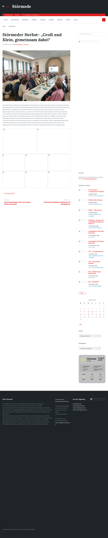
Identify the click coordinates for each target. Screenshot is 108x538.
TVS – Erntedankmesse (96, 251)
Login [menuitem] (75, 20)
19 (88, 314)
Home (4, 26)
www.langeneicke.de (78, 406)
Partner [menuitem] (59, 20)
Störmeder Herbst (9, 193)
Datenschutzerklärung (61, 401)
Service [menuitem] (68, 20)
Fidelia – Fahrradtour (95, 210)
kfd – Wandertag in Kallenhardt (94, 272)
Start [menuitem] (6, 20)
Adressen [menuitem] (25, 20)
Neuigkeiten (12, 26)
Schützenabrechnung (95, 200)
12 (88, 311)
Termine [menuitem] (34, 20)
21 (96, 314)
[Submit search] (103, 34)
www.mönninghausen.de (80, 410)
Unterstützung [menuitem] (8, 15)
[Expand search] (103, 19)
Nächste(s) (66, 200)
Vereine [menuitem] (51, 20)
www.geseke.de (77, 404)
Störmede (21, 6)
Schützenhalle (97, 204)
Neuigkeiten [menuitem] (15, 20)
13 (92, 311)
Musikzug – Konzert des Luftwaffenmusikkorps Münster (96, 221)
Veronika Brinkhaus (17, 44)
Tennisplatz (100, 196)
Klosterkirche (97, 286)
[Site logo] (6, 6)
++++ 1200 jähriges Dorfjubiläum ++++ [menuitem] (31, 15)
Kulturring (26, 44)
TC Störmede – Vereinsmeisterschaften (96, 190)
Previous (7, 200)
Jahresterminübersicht (90, 179)
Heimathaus (100, 267)
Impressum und (59, 399)
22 (99, 314)
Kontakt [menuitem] (17, 15)
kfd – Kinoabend (93, 282)
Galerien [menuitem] (43, 20)
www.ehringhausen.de (79, 408)
